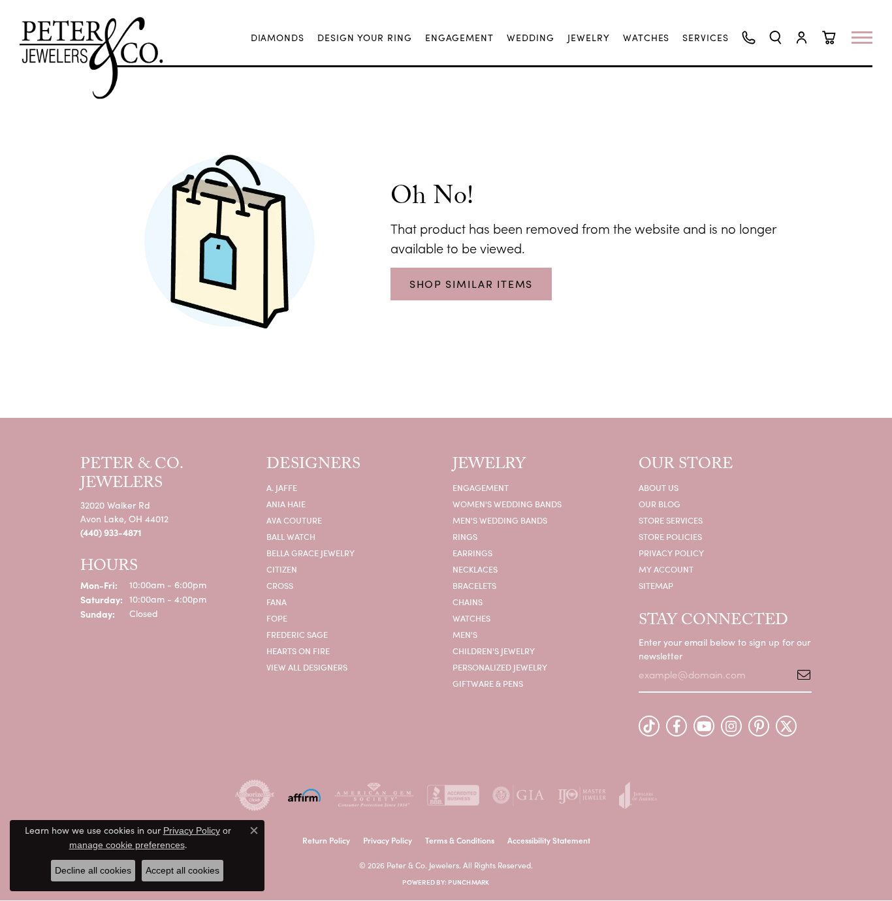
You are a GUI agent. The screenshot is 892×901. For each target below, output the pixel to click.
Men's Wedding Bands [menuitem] (500, 520)
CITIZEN (281, 569)
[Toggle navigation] (868, 37)
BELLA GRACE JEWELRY (310, 552)
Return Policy (326, 840)
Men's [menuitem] (465, 634)
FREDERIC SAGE (297, 634)
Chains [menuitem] (468, 601)
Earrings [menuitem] (472, 552)
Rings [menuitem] (465, 536)
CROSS (279, 585)
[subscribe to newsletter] (799, 674)
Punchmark (468, 882)
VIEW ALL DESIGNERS (306, 666)
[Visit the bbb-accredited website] (453, 795)
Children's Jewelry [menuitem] (494, 650)
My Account (666, 569)
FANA (276, 601)
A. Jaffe (281, 487)
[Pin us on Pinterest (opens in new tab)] (758, 726)
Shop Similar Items (471, 284)
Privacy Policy (671, 552)
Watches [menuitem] (471, 618)
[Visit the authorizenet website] (254, 795)
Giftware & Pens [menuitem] (488, 683)
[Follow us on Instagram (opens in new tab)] (731, 726)
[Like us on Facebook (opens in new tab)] (676, 726)
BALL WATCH (290, 536)
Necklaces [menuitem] (475, 569)
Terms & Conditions (459, 840)
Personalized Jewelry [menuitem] (500, 666)
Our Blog (659, 503)
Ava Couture (294, 520)
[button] (775, 37)
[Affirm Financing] (304, 795)
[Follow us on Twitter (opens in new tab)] (786, 726)
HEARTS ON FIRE (298, 650)
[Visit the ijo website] (582, 795)
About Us (658, 487)
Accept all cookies (182, 870)
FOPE (276, 618)
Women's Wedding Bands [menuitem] (507, 503)
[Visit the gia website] (518, 795)
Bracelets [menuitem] (474, 585)
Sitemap (656, 585)
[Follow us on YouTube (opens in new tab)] (703, 726)
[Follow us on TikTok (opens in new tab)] (649, 726)
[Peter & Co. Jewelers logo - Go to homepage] (98, 58)
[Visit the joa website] (638, 795)
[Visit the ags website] (374, 795)
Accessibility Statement (548, 840)
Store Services (671, 520)
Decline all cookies (93, 870)
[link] (278, 38)
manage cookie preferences (127, 845)
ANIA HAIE (286, 503)
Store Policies (670, 536)
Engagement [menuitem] (481, 487)
